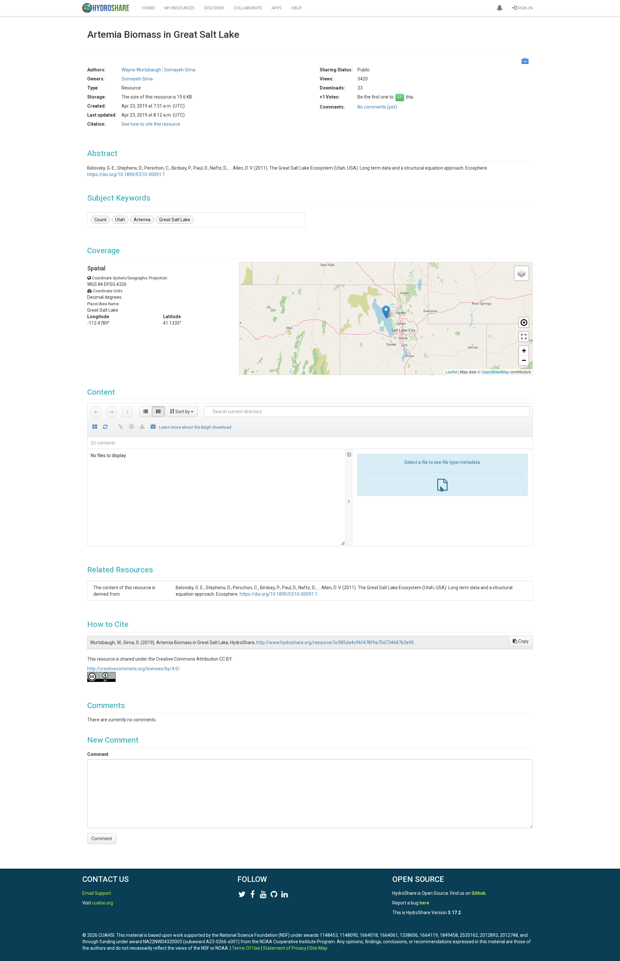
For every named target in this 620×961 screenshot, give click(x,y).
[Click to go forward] (112, 412)
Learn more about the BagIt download (195, 427)
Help (296, 8)
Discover (214, 8)
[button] (499, 8)
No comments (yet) (377, 107)
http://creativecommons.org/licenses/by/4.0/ (133, 668)
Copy (523, 641)
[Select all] (94, 427)
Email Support (96, 893)
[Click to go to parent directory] (127, 411)
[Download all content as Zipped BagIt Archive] (153, 427)
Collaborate (247, 8)
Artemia (142, 219)
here (424, 902)
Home (148, 8)
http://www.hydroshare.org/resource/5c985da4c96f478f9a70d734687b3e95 (335, 642)
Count (100, 219)
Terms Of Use (246, 948)
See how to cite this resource (150, 124)
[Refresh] (105, 427)
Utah (120, 219)
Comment (97, 754)
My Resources (179, 8)
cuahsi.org (102, 902)
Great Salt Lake (174, 219)
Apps (277, 8)
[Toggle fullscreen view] (524, 336)
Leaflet (451, 371)
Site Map (318, 948)
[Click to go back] (96, 412)
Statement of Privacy (284, 948)
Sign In (525, 8)
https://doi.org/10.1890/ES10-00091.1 (126, 174)
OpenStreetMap (495, 371)
